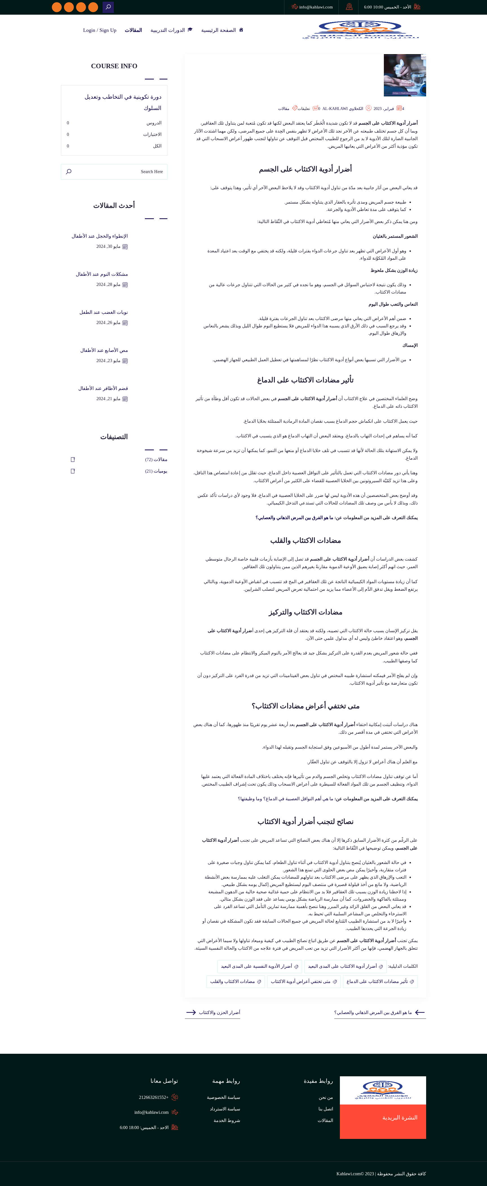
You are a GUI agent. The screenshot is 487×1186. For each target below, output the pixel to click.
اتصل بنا (325, 1108)
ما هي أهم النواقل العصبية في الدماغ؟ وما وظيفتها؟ (285, 798)
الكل (157, 146)
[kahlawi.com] (108, 7)
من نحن (326, 1097)
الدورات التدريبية (169, 30)
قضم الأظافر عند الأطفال (103, 388)
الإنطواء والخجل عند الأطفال (100, 236)
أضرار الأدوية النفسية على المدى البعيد (256, 966)
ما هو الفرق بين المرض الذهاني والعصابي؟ (294, 517)
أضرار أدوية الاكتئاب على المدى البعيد (342, 966)
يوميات (160, 471)
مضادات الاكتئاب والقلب (232, 981)
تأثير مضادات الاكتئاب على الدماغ (377, 981)
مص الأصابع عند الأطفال (104, 350)
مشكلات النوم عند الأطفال (102, 274)
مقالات (283, 109)
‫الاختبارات (152, 134)
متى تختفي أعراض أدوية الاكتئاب (301, 981)
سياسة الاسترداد (225, 1108)
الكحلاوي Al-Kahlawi (342, 109)
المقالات (133, 30)
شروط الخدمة (227, 1120)
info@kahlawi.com (316, 7)
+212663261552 (154, 1097)
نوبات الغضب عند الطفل (103, 312)
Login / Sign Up (99, 30)
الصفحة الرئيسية (220, 30)
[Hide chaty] (471, 1171)
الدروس (154, 122)
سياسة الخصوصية (223, 1097)
